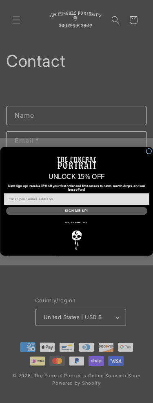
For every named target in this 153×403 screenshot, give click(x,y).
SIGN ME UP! (76, 211)
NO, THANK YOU (76, 223)
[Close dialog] (148, 151)
